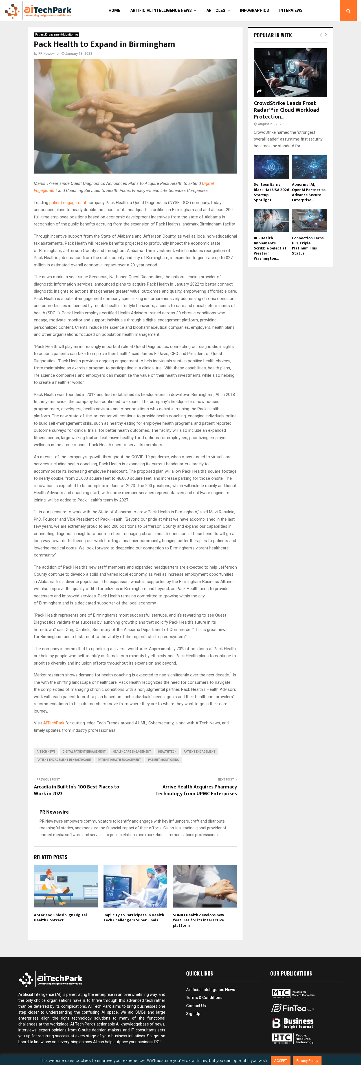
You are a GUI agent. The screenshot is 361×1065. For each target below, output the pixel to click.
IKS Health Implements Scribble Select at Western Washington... (270, 248)
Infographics (254, 10)
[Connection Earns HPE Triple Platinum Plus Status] (309, 220)
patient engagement (67, 202)
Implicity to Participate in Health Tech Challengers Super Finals (134, 917)
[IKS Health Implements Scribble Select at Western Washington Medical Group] (271, 220)
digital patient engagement (84, 751)
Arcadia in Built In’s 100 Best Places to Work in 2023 (76, 790)
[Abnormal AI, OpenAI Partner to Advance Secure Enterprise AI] (309, 167)
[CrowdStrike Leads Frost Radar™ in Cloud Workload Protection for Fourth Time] (290, 72)
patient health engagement (119, 759)
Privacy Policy (307, 1061)
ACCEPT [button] (280, 1061)
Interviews (291, 10)
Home (114, 10)
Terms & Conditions (204, 997)
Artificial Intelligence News (161, 10)
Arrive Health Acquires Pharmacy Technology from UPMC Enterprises (196, 790)
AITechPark (53, 723)
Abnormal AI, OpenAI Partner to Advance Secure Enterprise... (308, 192)
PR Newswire (48, 54)
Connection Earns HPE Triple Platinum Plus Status (308, 246)
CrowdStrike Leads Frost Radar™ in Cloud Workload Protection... (287, 110)
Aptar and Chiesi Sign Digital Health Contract (60, 917)
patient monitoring (163, 759)
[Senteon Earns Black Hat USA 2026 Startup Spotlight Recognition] (271, 167)
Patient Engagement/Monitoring (56, 34)
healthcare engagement (132, 751)
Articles (215, 10)
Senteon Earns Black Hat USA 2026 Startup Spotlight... (271, 192)
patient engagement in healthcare (64, 759)
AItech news (46, 751)
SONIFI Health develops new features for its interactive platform (198, 920)
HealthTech (167, 751)
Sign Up (193, 1013)
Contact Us (196, 1005)
